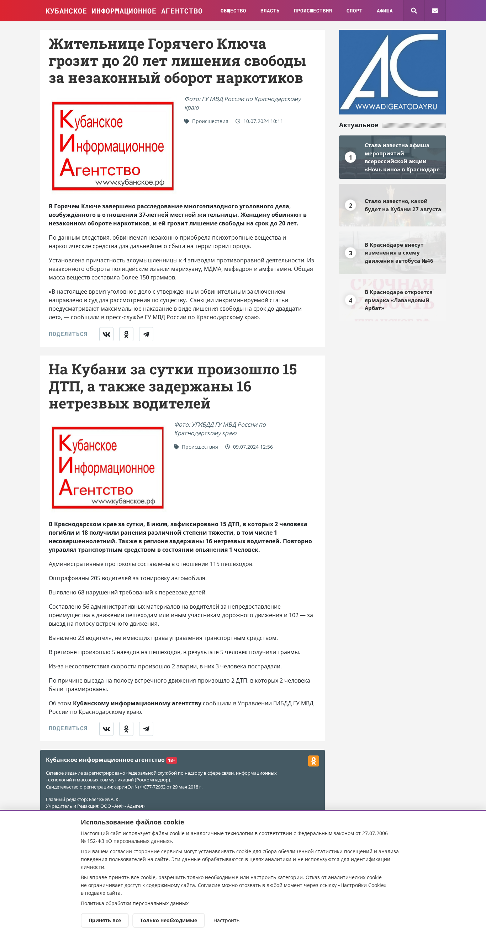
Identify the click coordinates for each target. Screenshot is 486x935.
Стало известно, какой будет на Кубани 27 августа (403, 205)
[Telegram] (146, 334)
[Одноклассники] (126, 334)
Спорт (355, 10)
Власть (270, 10)
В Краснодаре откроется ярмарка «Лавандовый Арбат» (399, 299)
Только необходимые (168, 920)
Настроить (226, 920)
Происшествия (313, 10)
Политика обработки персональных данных (135, 903)
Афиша (385, 10)
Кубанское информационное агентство (124, 10)
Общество (233, 10)
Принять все (105, 920)
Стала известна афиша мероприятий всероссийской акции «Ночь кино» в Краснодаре (402, 157)
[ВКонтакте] (106, 334)
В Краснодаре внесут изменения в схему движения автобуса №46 (399, 252)
